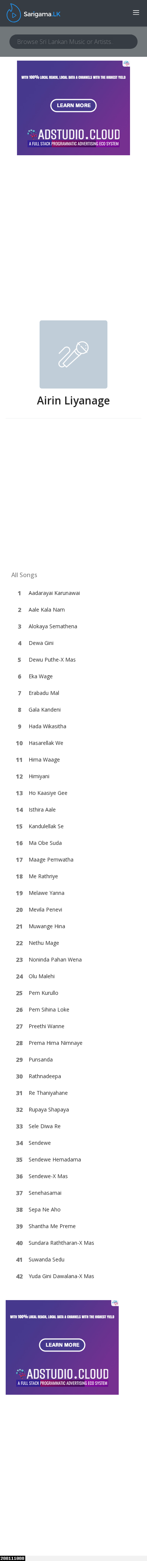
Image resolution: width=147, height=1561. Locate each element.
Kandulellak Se (46, 826)
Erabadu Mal (44, 692)
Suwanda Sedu (46, 1259)
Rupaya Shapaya (49, 1109)
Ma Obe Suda (45, 842)
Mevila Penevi (45, 909)
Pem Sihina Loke (49, 1009)
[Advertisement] (73, 243)
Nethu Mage (44, 942)
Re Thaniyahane (48, 1092)
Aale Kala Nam (47, 609)
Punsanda (41, 1059)
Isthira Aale (42, 809)
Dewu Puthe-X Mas (52, 659)
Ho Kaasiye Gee (48, 792)
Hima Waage (44, 759)
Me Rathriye (43, 876)
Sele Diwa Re (45, 1126)
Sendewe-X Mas (48, 1176)
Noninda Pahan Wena (55, 959)
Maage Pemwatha (51, 859)
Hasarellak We (46, 742)
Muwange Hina (47, 926)
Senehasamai (45, 1192)
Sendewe (40, 1142)
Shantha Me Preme (52, 1226)
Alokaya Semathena (53, 626)
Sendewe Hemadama (55, 1159)
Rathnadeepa (45, 1076)
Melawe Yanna (46, 892)
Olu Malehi (42, 976)
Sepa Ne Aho (45, 1209)
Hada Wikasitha (47, 726)
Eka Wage (41, 676)
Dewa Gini (41, 642)
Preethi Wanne (46, 1026)
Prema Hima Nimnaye (56, 1042)
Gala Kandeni (45, 709)
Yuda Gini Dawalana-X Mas (61, 1276)
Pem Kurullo (43, 992)
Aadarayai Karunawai (54, 592)
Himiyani (39, 776)
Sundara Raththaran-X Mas (61, 1242)
